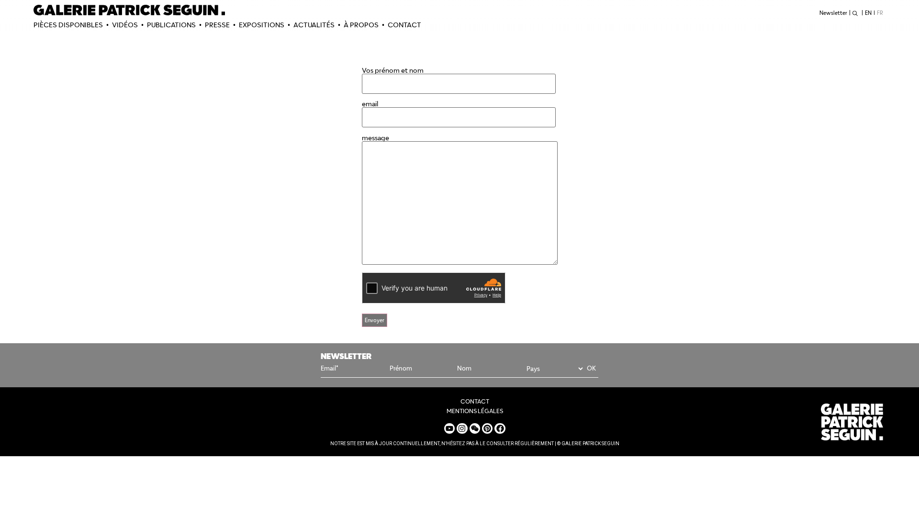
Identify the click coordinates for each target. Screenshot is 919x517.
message (375, 138)
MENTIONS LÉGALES (475, 411)
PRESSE (217, 25)
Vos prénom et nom (393, 71)
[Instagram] (462, 428)
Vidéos (125, 25)
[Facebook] (499, 428)
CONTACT (404, 25)
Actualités (314, 25)
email (370, 104)
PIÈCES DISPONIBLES (68, 25)
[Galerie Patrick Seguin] (129, 10)
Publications (171, 25)
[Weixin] (475, 428)
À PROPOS (361, 25)
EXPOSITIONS (261, 25)
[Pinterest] (487, 428)
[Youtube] (449, 428)
